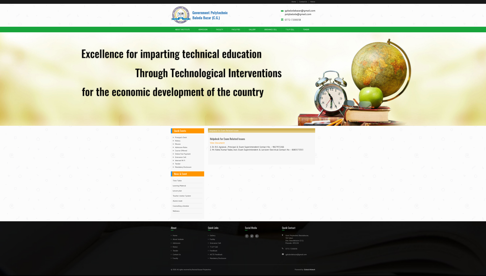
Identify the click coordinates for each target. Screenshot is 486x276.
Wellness (176, 205)
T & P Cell (290, 29)
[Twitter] (252, 236)
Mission (178, 144)
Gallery (252, 29)
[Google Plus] (257, 236)
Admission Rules (181, 147)
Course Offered (181, 150)
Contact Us (303, 2)
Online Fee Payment (182, 154)
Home (294, 2)
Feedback (213, 251)
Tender (306, 29)
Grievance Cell (270, 29)
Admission (202, 29)
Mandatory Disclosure (183, 167)
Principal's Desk (181, 137)
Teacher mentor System (182, 189)
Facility (212, 239)
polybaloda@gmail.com (298, 14)
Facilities (236, 29)
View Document (217, 142)
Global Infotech (309, 270)
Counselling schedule (181, 199)
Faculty (219, 29)
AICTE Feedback (216, 254)
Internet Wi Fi (180, 160)
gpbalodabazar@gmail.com (300, 10)
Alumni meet (177, 194)
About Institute (182, 29)
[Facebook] (247, 236)
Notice (312, 2)
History (177, 141)
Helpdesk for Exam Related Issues (186, 210)
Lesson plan (177, 184)
